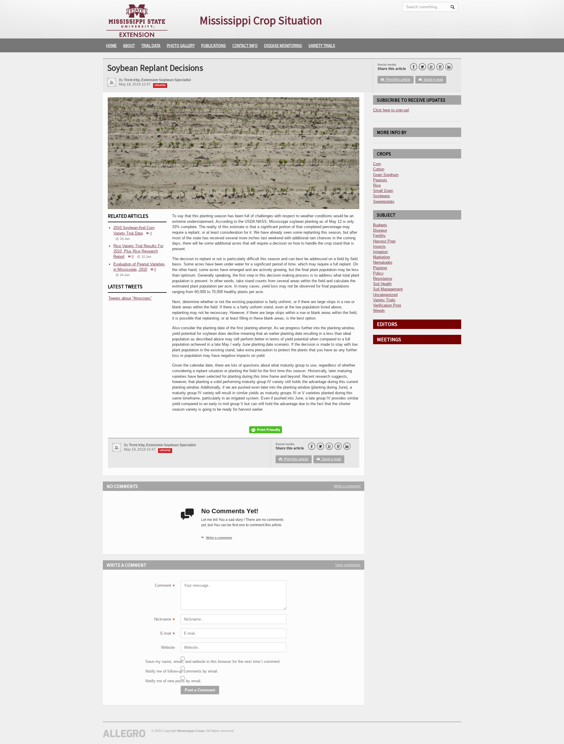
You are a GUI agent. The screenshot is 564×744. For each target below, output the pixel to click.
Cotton (378, 169)
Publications (213, 46)
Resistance (382, 278)
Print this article (395, 80)
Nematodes (382, 262)
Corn (377, 164)
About (129, 46)
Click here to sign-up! (391, 110)
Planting (380, 268)
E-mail (167, 634)
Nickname (164, 620)
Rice (377, 185)
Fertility (379, 235)
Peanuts (380, 180)
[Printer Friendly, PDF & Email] (265, 429)
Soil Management (388, 289)
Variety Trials (321, 46)
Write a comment (347, 486)
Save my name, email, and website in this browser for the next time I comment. (160, 661)
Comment (165, 586)
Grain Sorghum (386, 175)
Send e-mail (431, 80)
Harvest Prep (384, 241)
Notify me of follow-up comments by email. (160, 671)
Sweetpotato (383, 201)
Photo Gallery (181, 46)
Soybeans (381, 196)
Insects (379, 246)
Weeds (379, 310)
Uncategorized (385, 294)
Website (168, 647)
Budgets (380, 225)
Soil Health (382, 284)
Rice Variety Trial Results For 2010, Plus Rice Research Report (138, 251)
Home (111, 46)
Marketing (381, 257)
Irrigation (380, 252)
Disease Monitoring (283, 46)
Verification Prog (387, 305)
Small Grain (383, 190)
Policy (378, 273)
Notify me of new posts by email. (160, 681)
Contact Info (245, 46)
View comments (347, 565)
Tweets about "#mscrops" (130, 298)
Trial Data (150, 46)
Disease (380, 230)
